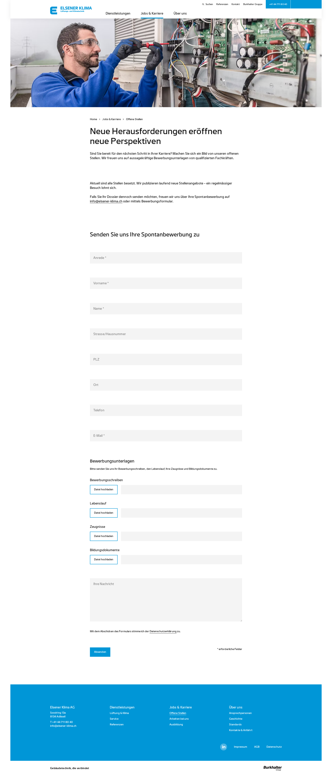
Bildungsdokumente (104, 550)
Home (93, 119)
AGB (257, 746)
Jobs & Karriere (152, 13)
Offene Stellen (177, 713)
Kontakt (236, 4)
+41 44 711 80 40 (62, 722)
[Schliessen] (237, 489)
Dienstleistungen (118, 13)
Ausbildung (176, 724)
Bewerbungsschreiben (106, 480)
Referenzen (222, 4)
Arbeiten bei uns (179, 718)
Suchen (209, 4)
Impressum (240, 746)
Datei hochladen (103, 489)
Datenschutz (274, 746)
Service (114, 718)
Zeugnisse (97, 527)
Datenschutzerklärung (163, 631)
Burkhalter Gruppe (252, 4)
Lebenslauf (98, 503)
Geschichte (235, 718)
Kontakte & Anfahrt (240, 730)
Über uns (180, 13)
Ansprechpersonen (240, 713)
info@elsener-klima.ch (106, 201)
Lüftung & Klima (119, 713)
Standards (235, 724)
